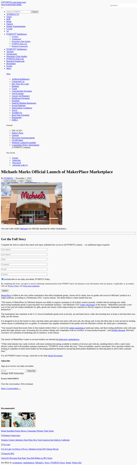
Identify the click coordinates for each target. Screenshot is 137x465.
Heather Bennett (118, 330)
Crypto (9, 29)
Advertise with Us (20, 165)
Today (9, 17)
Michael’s (39, 463)
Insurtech (16, 101)
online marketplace (77, 328)
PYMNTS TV (12, 14)
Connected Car (18, 81)
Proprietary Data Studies (21, 41)
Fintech (9, 24)
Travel (14, 110)
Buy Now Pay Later (20, 84)
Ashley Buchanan (87, 305)
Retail (8, 21)
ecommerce (17, 463)
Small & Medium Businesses (24, 103)
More (9, 68)
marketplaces (28, 463)
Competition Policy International (25, 145)
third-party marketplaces (69, 339)
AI (7, 31)
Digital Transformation (16, 26)
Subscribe (16, 160)
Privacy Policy (13, 286)
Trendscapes (16, 39)
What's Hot (76, 463)
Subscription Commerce (22, 108)
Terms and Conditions (31, 286)
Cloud (14, 89)
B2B (8, 19)
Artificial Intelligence (21, 79)
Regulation (11, 63)
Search (35, 12)
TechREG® (17, 113)
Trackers (15, 37)
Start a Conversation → (11, 388)
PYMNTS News (58, 463)
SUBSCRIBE (16, 4)
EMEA (15, 120)
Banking (15, 86)
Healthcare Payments (21, 98)
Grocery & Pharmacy (21, 96)
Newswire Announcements (23, 138)
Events (9, 66)
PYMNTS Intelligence (16, 34)
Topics (8, 74)
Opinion (15, 135)
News (47, 463)
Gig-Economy (18, 93)
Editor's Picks (17, 133)
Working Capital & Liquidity (24, 142)
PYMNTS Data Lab (19, 44)
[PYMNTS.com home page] (13, 2)
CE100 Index (17, 140)
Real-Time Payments (20, 115)
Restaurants (17, 117)
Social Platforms (19, 105)
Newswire (5, 4)
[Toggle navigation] (2, 7)
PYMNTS (8, 178)
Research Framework (20, 46)
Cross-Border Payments (22, 91)
